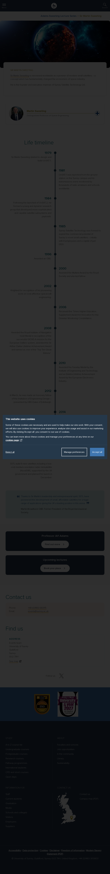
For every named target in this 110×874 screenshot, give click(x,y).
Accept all (97, 452)
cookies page (12, 440)
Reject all (10, 452)
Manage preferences (74, 452)
